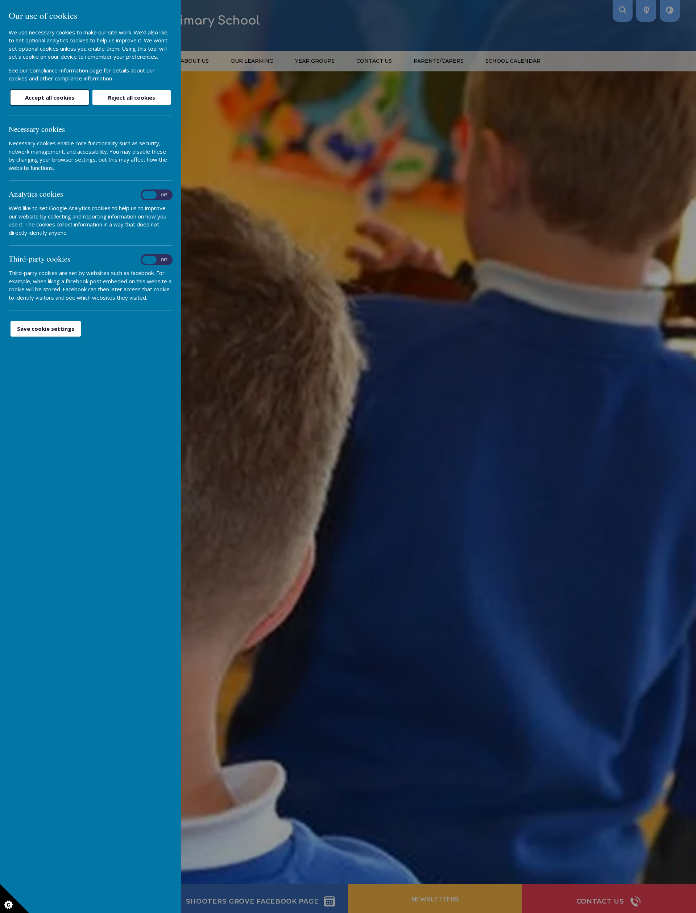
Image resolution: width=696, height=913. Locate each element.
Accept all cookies (49, 97)
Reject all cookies (131, 97)
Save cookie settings (45, 328)
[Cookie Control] (14, 898)
